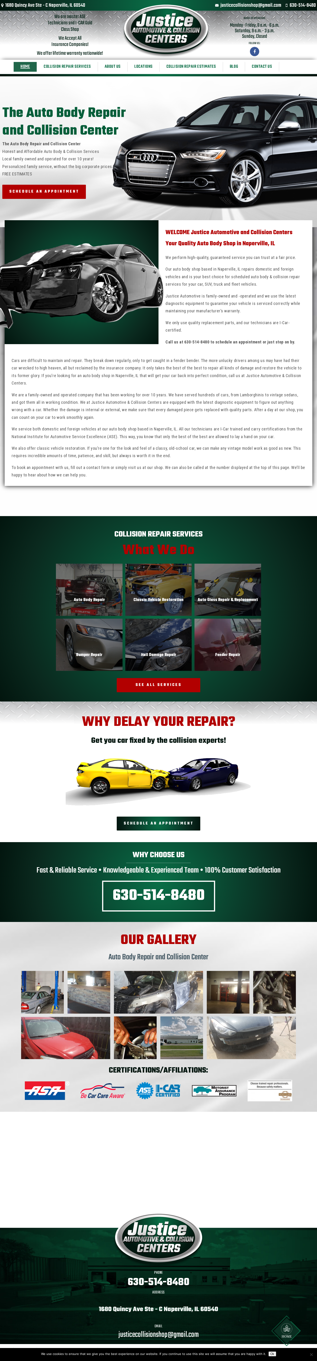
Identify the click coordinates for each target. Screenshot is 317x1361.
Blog (234, 66)
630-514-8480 (303, 5)
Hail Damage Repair (158, 655)
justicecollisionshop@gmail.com (250, 5)
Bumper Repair (89, 655)
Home (25, 66)
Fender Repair (227, 655)
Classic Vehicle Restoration (158, 600)
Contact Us (262, 66)
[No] (311, 1354)
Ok (272, 1354)
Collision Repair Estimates (191, 66)
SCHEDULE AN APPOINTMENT (44, 192)
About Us (113, 66)
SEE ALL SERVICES (159, 685)
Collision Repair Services (67, 66)
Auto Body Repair (89, 600)
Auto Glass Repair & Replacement (228, 600)
